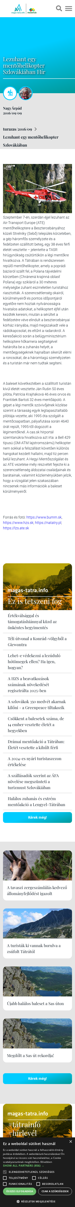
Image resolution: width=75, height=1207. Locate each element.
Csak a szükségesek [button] (55, 1191)
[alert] (37, 1172)
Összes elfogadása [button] (19, 1191)
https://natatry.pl (48, 523)
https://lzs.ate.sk (16, 528)
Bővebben (46, 1162)
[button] (37, 1200)
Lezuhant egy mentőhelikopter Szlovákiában (30, 141)
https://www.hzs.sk (18, 523)
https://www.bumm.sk (44, 517)
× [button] (70, 1141)
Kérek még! (37, 817)
